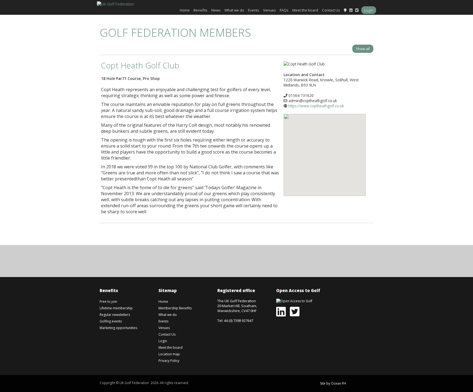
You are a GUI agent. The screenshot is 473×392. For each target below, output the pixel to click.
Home (185, 10)
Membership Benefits (175, 308)
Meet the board (305, 10)
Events (253, 10)
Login (368, 10)
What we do (234, 10)
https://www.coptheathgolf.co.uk (316, 105)
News (216, 10)
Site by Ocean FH (333, 383)
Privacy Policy (168, 360)
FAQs (284, 10)
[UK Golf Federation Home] (115, 3)
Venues (269, 10)
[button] (324, 151)
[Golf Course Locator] (345, 10)
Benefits (200, 10)
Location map (169, 354)
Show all (363, 48)
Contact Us (331, 10)
